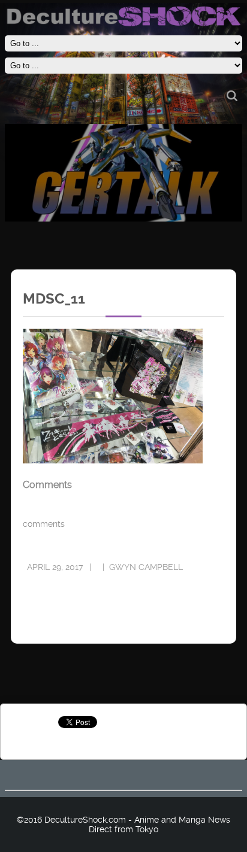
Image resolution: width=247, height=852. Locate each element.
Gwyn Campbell (146, 567)
